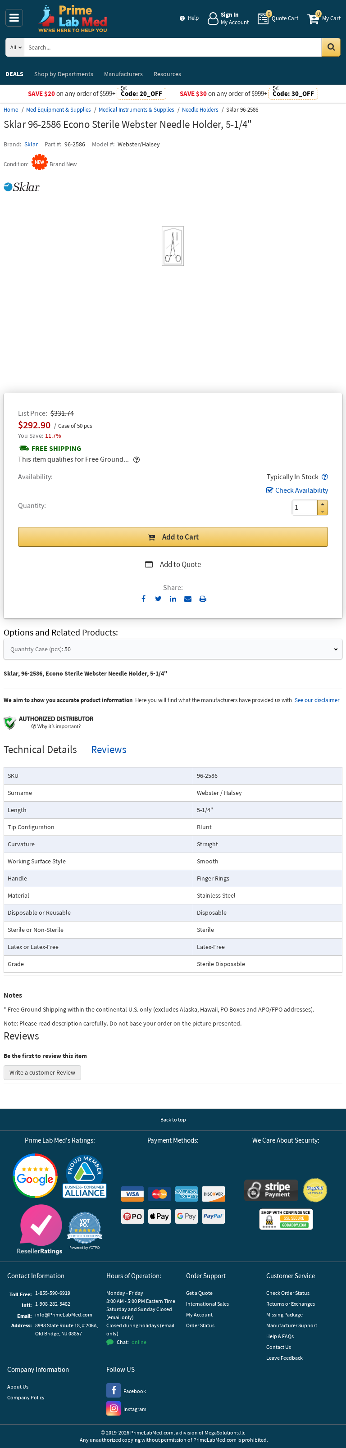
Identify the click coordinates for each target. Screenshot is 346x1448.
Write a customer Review (42, 1072)
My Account (199, 1314)
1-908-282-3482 (52, 1303)
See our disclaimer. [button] (318, 700)
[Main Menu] (14, 18)
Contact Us (278, 1347)
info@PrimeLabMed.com (63, 1314)
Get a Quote (199, 1292)
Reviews (109, 749)
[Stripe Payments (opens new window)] (271, 1191)
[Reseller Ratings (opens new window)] (39, 1230)
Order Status (200, 1325)
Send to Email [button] (188, 599)
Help (193, 18)
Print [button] (203, 598)
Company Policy (26, 1397)
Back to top (173, 1119)
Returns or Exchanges (290, 1303)
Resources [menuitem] (167, 74)
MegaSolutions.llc (225, 1432)
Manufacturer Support (291, 1325)
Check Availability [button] (301, 490)
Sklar (31, 144)
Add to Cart (180, 537)
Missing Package (284, 1314)
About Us (17, 1386)
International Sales (207, 1303)
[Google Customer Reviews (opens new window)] (35, 1176)
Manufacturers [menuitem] (123, 74)
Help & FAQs (280, 1336)
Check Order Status (288, 1292)
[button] (324, 476)
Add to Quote (180, 564)
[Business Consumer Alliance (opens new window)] (84, 1177)
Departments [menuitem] (63, 74)
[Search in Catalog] (331, 47)
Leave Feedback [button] (284, 1357)
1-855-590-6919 (52, 1292)
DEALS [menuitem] (14, 74)
